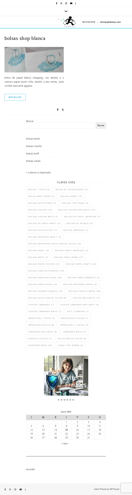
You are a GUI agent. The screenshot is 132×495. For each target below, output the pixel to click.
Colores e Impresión (39, 172)
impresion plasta (41, 325)
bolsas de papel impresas (82, 216)
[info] (75, 3)
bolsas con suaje (75, 203)
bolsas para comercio (84, 277)
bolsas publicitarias (85, 291)
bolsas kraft (32, 153)
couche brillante (86, 298)
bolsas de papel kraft (44, 223)
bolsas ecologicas (43, 230)
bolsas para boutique (45, 277)
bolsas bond (33, 138)
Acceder (30, 469)
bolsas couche (34, 146)
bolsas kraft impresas (71, 250)
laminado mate (74, 331)
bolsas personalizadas (80, 284)
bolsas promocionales (45, 291)
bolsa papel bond (41, 196)
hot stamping (78, 311)
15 (66, 430)
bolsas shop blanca (25, 38)
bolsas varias (33, 160)
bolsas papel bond (68, 257)
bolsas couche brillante (77, 210)
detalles (15, 97)
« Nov (64, 443)
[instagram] (66, 3)
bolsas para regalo (42, 284)
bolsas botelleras (42, 203)
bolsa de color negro (72, 189)
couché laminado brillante (79, 304)
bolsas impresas (76, 230)
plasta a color (40, 338)
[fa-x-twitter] (61, 3)
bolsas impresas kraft (44, 237)
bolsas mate (38, 257)
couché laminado (41, 304)
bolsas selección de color (47, 298)
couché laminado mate (44, 311)
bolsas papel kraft (81, 264)
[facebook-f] (57, 3)
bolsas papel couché (44, 264)
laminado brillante (42, 331)
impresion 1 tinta (41, 318)
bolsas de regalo (80, 223)
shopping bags (40, 345)
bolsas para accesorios (46, 271)
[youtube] (71, 3)
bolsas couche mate (43, 216)
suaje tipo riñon (70, 345)
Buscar (30, 121)
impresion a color (74, 318)
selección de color (72, 338)
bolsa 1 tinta (39, 189)
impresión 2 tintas (74, 325)
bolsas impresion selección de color (54, 243)
